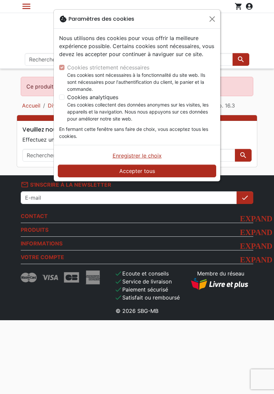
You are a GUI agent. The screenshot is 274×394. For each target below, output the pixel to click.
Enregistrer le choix (137, 155)
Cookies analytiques (92, 97)
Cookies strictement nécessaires (108, 67)
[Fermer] (212, 19)
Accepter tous (137, 171)
